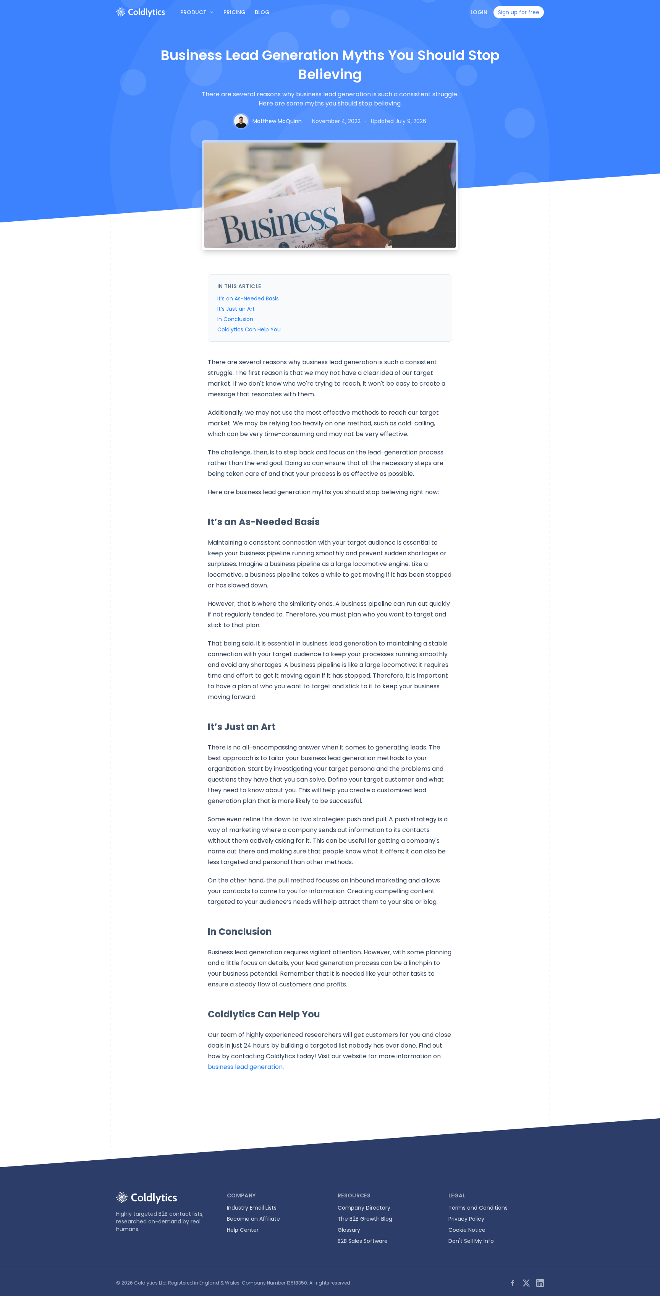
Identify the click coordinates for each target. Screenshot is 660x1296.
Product (193, 12)
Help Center (243, 1230)
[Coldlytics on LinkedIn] (540, 1283)
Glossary (349, 1230)
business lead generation (245, 1066)
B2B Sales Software (363, 1241)
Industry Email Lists (252, 1208)
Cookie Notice (466, 1230)
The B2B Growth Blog (365, 1219)
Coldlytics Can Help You (249, 329)
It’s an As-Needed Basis (248, 298)
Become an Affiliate (253, 1219)
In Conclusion (235, 319)
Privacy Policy (466, 1219)
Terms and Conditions (478, 1208)
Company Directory (364, 1208)
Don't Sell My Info (471, 1241)
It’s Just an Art (236, 309)
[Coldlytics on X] (526, 1283)
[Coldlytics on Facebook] (512, 1283)
